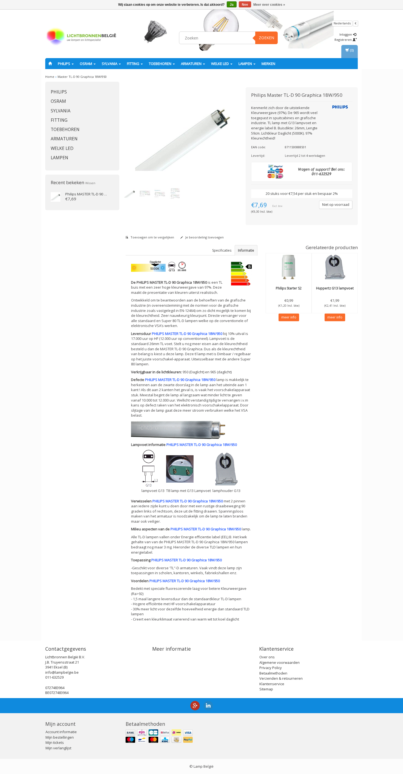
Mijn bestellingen (60, 737)
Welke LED (220, 63)
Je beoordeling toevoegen (204, 237)
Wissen (90, 183)
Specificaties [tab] (221, 250)
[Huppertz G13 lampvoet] (334, 267)
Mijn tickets (55, 742)
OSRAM (86, 63)
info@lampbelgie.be (62, 672)
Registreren (343, 40)
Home (49, 77)
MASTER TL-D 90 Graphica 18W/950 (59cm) (105, 194)
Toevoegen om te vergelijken (152, 237)
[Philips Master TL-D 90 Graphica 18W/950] (178, 136)
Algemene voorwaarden (279, 662)
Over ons (267, 657)
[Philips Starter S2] (288, 267)
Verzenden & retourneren (281, 678)
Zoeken (266, 37)
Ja (232, 5)
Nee (245, 5)
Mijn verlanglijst (58, 747)
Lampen (246, 63)
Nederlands (342, 23)
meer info (288, 317)
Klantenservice (271, 683)
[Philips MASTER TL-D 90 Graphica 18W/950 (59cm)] (55, 196)
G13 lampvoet (335, 288)
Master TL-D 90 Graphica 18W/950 (82, 77)
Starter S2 (289, 288)
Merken (268, 63)
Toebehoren (160, 63)
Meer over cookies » (269, 5)
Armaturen (191, 63)
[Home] (50, 63)
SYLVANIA (110, 63)
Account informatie (61, 731)
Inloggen (346, 34)
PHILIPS (64, 63)
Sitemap (266, 689)
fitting (133, 63)
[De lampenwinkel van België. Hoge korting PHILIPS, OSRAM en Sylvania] (81, 37)
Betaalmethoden (273, 673)
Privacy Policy (270, 667)
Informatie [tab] (246, 250)
